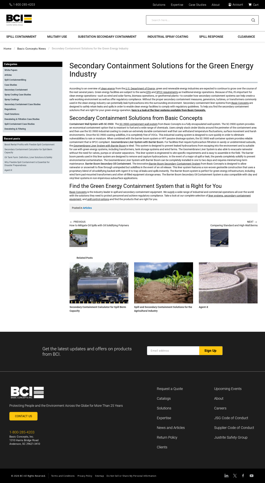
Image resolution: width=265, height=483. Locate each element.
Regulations (10, 109)
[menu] (132, 36)
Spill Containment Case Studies (20, 124)
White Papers (11, 70)
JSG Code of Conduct (231, 418)
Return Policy (167, 437)
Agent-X (203, 307)
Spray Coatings (12, 99)
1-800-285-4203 (24, 4)
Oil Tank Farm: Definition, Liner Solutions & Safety (28, 157)
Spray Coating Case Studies (18, 94)
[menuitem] (21, 36)
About (218, 398)
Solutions (164, 408)
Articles (87, 207)
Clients (162, 447)
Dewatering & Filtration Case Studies (22, 119)
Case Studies (11, 85)
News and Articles (171, 427)
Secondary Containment (16, 90)
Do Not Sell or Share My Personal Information (131, 475)
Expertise (164, 418)
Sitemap (99, 475)
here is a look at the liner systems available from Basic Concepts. (169, 110)
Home (7, 49)
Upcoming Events (228, 389)
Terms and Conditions (63, 475)
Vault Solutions (12, 114)
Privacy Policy (85, 475)
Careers (220, 408)
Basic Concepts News (31, 49)
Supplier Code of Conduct (234, 427)
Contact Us (23, 416)
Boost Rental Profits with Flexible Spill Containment (29, 144)
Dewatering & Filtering (15, 129)
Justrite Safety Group (231, 437)
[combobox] (202, 20)
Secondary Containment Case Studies (23, 104)
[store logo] (19, 20)
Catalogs (164, 398)
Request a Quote (170, 389)
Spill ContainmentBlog (15, 80)
